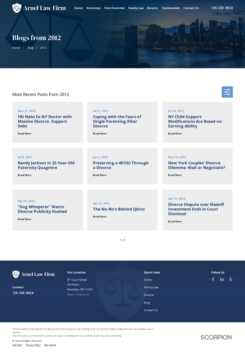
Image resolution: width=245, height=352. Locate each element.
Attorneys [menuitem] (93, 8)
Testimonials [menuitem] (171, 8)
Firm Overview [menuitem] (114, 8)
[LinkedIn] (222, 279)
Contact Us (151, 310)
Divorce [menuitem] (152, 8)
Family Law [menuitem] (136, 8)
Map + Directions (78, 294)
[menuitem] (17, 345)
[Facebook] (213, 279)
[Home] (39, 8)
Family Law (151, 287)
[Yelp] (231, 279)
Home (148, 280)
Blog (147, 302)
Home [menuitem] (78, 8)
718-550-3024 (222, 7)
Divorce (149, 295)
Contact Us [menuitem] (191, 8)
